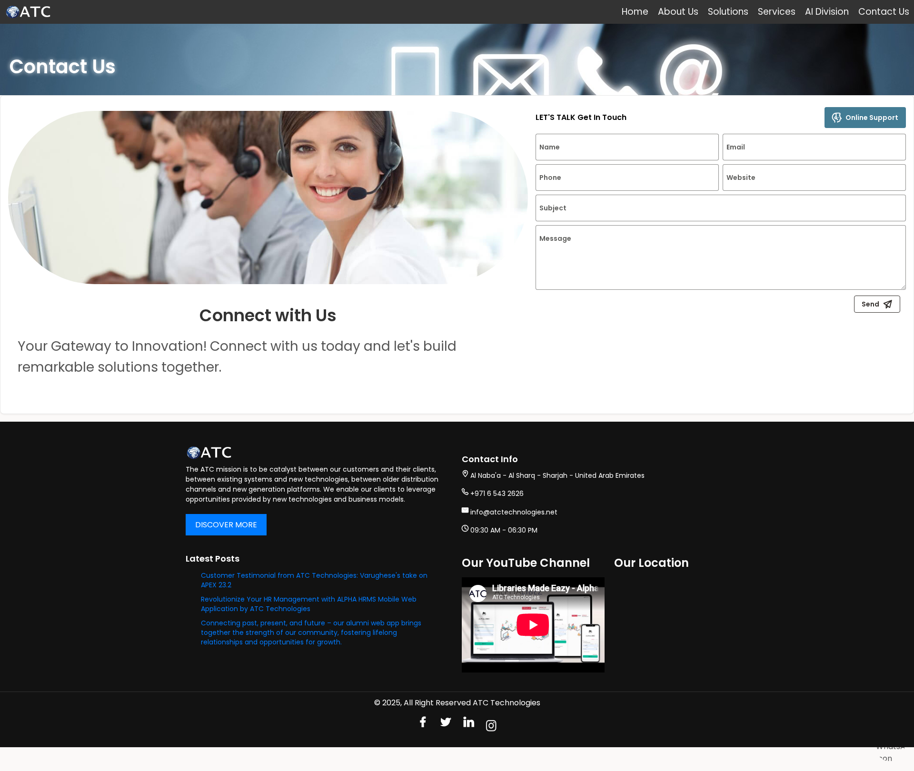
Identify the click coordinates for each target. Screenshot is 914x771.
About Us (678, 11)
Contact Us (883, 11)
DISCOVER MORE (226, 524)
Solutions (728, 11)
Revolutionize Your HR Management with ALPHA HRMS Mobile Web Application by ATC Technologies (309, 603)
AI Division (827, 11)
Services (776, 11)
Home (635, 11)
